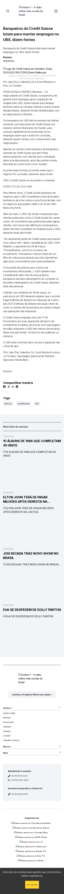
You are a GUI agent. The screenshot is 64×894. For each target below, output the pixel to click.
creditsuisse (23, 403)
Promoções (8, 722)
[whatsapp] (13, 386)
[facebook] (4, 386)
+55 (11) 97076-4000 (20, 780)
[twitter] (8, 386)
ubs (37, 403)
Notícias (7, 718)
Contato (6, 736)
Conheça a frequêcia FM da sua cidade (31, 694)
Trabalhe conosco (11, 740)
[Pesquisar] (7, 11)
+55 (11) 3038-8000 (19, 794)
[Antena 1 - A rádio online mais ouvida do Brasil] (32, 10)
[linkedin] (17, 386)
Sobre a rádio (9, 713)
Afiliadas (7, 727)
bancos (8, 403)
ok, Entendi (32, 884)
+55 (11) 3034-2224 (19, 776)
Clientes (7, 731)
